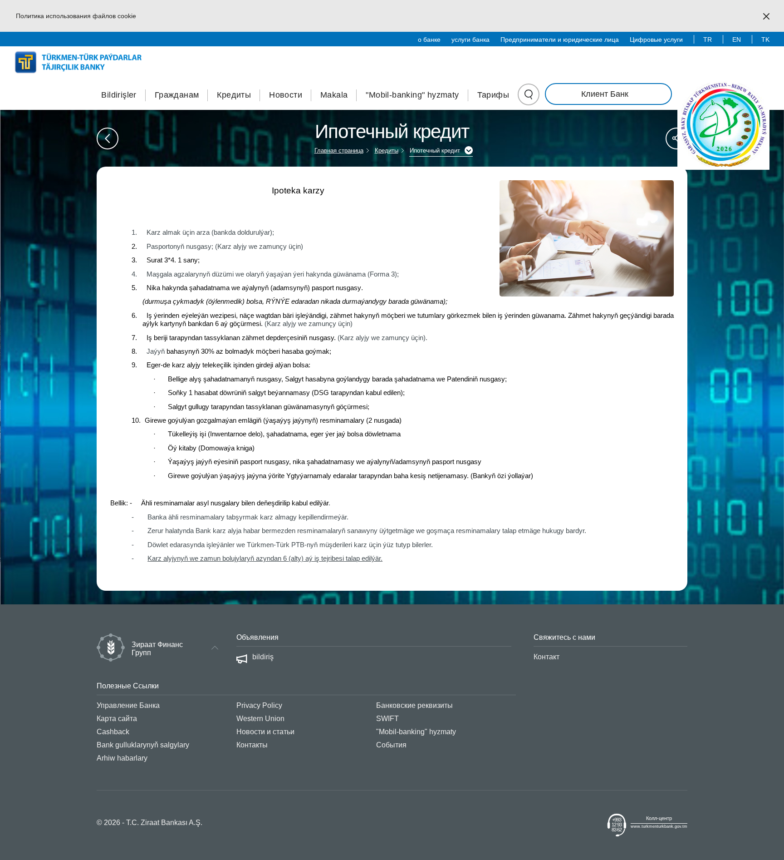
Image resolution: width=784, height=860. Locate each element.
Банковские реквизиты (414, 705)
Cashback (113, 732)
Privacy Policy (259, 705)
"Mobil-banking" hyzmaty (412, 94)
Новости (285, 94)
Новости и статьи (265, 732)
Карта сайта (117, 718)
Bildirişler (118, 94)
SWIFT (387, 718)
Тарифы (493, 94)
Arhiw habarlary (122, 758)
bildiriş (263, 657)
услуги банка (470, 39)
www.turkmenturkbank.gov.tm (659, 826)
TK (765, 39)
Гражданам (177, 94)
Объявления (257, 637)
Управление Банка (128, 705)
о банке (429, 39)
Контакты (252, 745)
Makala (334, 94)
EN (736, 39)
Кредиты (234, 94)
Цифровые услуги (656, 39)
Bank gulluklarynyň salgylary (143, 745)
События (391, 745)
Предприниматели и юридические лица (559, 39)
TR (707, 39)
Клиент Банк (604, 94)
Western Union (260, 718)
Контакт (546, 657)
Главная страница (338, 150)
